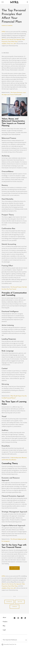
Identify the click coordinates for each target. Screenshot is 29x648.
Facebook (9, 601)
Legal (4, 630)
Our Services (10, 39)
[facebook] (14, 617)
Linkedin (14, 606)
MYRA (3, 31)
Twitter (20, 601)
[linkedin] (21, 617)
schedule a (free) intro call (8, 43)
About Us (4, 39)
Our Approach (17, 39)
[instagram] (18, 618)
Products (5, 621)
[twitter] (25, 617)
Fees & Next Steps (13, 41)
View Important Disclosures (10, 639)
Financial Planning (7, 25)
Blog (4, 625)
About (4, 617)
